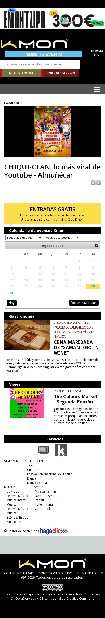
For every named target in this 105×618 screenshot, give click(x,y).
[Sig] (96, 246)
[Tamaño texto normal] (93, 182)
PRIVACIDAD (86, 573)
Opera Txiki (43, 509)
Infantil (40, 500)
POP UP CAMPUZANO (68, 390)
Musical (12, 513)
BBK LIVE (13, 491)
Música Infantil (17, 500)
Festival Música (17, 496)
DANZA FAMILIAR (47, 496)
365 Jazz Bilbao (18, 517)
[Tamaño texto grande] (98, 182)
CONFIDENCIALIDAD (18, 573)
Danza (31, 478)
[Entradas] (61, 455)
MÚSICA (9, 487)
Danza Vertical (37, 483)
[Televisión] (44, 455)
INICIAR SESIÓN (61, 73)
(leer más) (12, 370)
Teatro (32, 465)
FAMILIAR (38, 487)
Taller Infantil (44, 504)
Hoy (12, 303)
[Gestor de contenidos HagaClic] (54, 531)
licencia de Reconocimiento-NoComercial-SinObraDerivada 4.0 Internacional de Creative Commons (55, 596)
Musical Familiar (46, 491)
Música (12, 504)
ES (96, 55)
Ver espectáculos (84, 303)
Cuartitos (33, 470)
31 (12, 293)
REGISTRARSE (21, 73)
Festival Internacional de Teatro (49, 474)
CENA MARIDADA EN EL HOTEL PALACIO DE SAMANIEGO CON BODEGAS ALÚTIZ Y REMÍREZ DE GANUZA (74, 329)
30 (93, 286)
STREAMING (12, 461)
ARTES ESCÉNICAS (36, 461)
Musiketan (14, 522)
